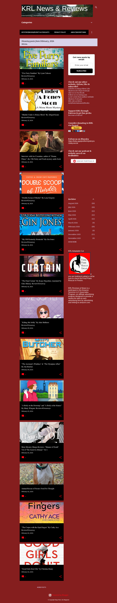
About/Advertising (78, 32)
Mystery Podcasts (75, 99)
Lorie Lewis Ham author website (81, 97)
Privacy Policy (60, 32)
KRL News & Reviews (54, 8)
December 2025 (74, 234)
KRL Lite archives (75, 101)
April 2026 (72, 219)
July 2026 (71, 207)
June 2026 (72, 211)
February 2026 (74, 227)
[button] (60, 83)
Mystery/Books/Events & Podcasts (35, 32)
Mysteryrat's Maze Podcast (78, 91)
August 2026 (73, 203)
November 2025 (74, 238)
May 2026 (72, 215)
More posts (41, 587)
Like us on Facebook (76, 93)
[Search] (96, 7)
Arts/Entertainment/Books (78, 103)
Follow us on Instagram (77, 95)
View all (24, 44)
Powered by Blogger (59, 595)
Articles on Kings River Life (79, 89)
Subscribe (81, 71)
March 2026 (73, 223)
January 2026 (73, 230)
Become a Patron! (75, 115)
